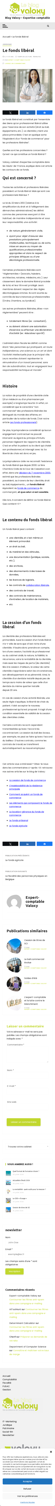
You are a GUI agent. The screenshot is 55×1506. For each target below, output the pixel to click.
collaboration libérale (37, 585)
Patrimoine (8, 1428)
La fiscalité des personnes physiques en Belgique (26, 877)
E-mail (11, 1086)
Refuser (27, 1488)
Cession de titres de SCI (21, 1207)
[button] (51, 1451)
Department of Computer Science (27, 1346)
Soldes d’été (30, 978)
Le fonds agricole (18, 825)
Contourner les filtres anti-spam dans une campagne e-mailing (28, 1313)
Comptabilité (10, 1379)
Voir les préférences (27, 1496)
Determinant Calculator (22, 1323)
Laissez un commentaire (15, 63)
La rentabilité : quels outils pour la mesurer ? (29, 1189)
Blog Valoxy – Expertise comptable (27, 17)
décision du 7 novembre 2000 (34, 472)
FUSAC (6, 1386)
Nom (10, 1070)
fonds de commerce (28, 488)
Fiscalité (7, 1382)
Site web (11, 1102)
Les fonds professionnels (23, 422)
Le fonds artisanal (18, 820)
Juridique (7, 44)
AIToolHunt (15, 1309)
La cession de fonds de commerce (27, 780)
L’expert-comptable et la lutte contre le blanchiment (35, 1001)
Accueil (6, 36)
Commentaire (15, 1044)
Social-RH (8, 1431)
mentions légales (27, 1502)
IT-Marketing (10, 1421)
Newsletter (8, 1435)
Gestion (7, 1389)
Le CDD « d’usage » (20, 1198)
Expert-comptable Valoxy (19, 60)
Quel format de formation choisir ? (26, 1171)
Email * (9, 1249)
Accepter (27, 1481)
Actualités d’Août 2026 (21, 1180)
